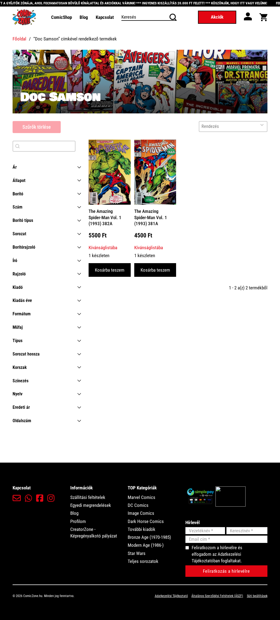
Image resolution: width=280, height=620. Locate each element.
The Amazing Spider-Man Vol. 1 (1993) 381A (150, 217)
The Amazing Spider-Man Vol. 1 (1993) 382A (105, 217)
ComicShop (61, 17)
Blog (84, 17)
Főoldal (19, 39)
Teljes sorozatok (143, 561)
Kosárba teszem (109, 270)
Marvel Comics (141, 497)
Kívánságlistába (103, 247)
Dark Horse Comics (146, 521)
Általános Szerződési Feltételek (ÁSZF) (217, 596)
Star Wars (136, 553)
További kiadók (141, 529)
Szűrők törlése (36, 127)
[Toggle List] (262, 125)
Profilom (78, 521)
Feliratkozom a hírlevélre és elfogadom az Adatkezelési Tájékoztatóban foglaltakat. (217, 554)
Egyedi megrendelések (90, 505)
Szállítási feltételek (87, 497)
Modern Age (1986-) (146, 545)
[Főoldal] (24, 17)
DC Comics (138, 505)
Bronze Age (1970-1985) (149, 537)
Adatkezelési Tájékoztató (171, 596)
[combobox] (228, 126)
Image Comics (141, 513)
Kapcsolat (105, 17)
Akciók (217, 17)
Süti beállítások (257, 596)
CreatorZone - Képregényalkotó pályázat (93, 533)
